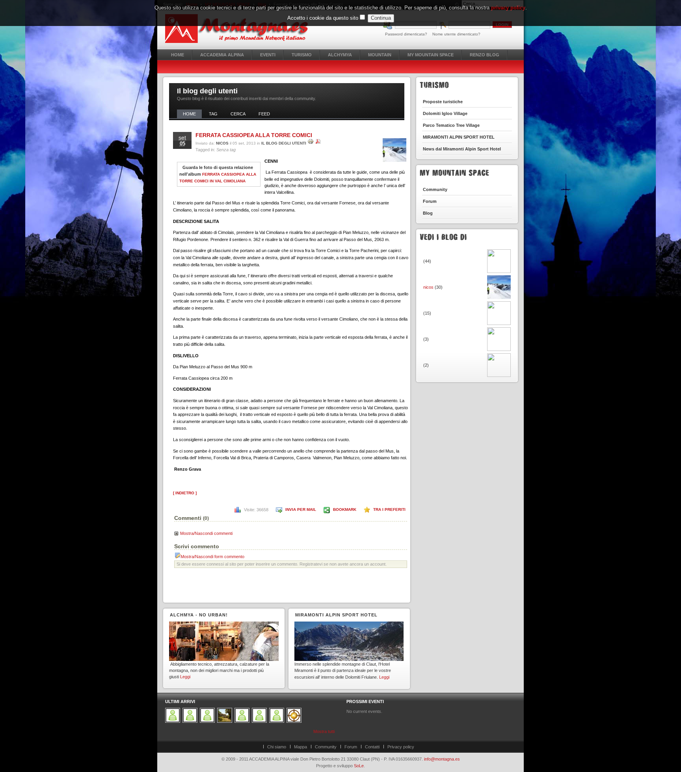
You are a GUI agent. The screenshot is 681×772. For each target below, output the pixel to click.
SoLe (359, 765)
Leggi (185, 676)
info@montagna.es (442, 759)
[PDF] (318, 143)
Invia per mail (300, 509)
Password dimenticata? (406, 34)
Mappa (300, 746)
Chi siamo (276, 746)
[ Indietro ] (185, 493)
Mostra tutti (324, 731)
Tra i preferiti (389, 509)
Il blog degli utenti (283, 143)
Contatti (372, 746)
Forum (350, 746)
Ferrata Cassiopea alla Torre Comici (253, 135)
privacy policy (508, 8)
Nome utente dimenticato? (456, 34)
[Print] (310, 143)
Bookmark (344, 509)
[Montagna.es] (241, 28)
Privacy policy (400, 746)
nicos (222, 143)
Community (326, 746)
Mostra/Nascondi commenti (206, 533)
